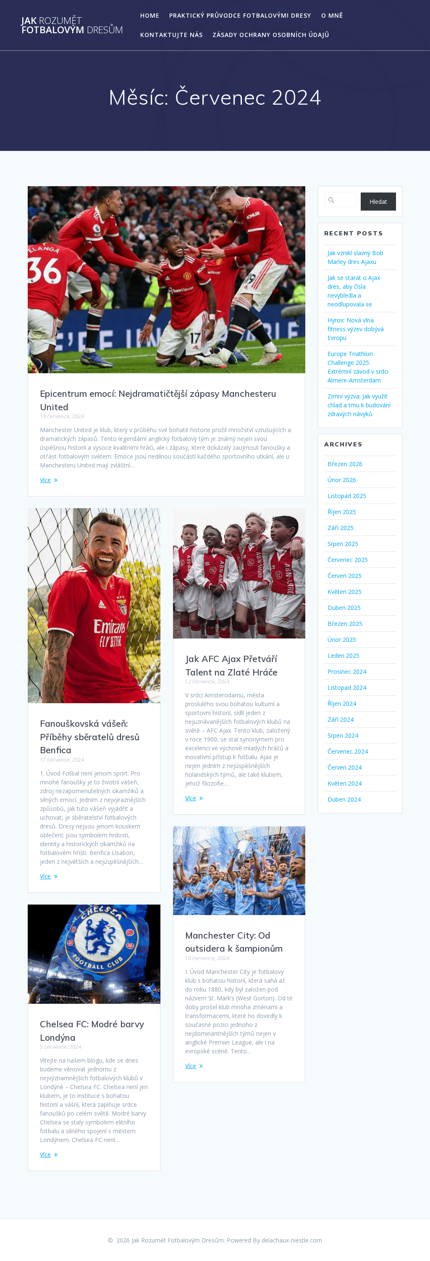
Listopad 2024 (347, 687)
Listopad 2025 (347, 496)
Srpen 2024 (343, 735)
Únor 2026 (342, 480)
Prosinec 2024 (347, 671)
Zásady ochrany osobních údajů (270, 35)
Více (45, 480)
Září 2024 (341, 719)
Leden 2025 (343, 656)
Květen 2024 (345, 783)
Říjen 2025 (342, 512)
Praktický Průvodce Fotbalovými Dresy (240, 15)
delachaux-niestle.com (292, 1240)
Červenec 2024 (348, 751)
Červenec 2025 (348, 560)
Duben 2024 (344, 799)
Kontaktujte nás (171, 35)
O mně (332, 15)
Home (150, 15)
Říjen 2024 (342, 703)
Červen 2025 (345, 576)
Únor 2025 (342, 640)
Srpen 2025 (343, 544)
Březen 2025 (345, 624)
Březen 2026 (345, 464)
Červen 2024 (345, 767)
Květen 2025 (345, 592)
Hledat (378, 202)
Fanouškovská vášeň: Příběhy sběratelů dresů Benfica (89, 736)
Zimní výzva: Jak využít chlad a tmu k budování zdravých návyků (359, 405)
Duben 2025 (344, 608)
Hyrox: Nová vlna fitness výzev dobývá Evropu (356, 329)
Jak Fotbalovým (72, 25)
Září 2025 (341, 528)
